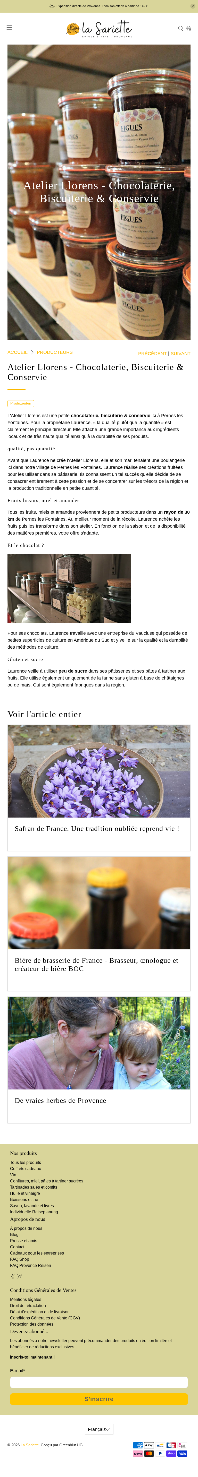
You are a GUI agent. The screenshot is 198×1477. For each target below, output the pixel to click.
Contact (17, 1247)
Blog (14, 1234)
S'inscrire (99, 1399)
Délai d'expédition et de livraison (40, 1312)
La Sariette (30, 1445)
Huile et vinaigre (25, 1193)
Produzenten (20, 403)
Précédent (152, 353)
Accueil (17, 352)
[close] (192, 6)
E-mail (17, 1370)
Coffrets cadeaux (25, 1168)
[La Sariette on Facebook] (13, 1278)
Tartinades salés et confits (33, 1187)
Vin (13, 1175)
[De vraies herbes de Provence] (99, 1043)
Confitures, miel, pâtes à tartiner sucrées (46, 1181)
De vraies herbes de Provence (60, 1100)
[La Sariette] (99, 28)
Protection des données (31, 1324)
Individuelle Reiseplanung (34, 1212)
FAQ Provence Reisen (30, 1265)
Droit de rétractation (28, 1305)
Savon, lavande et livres (32, 1206)
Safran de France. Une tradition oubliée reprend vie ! (97, 828)
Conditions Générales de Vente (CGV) (45, 1318)
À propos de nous (26, 1228)
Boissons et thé (24, 1199)
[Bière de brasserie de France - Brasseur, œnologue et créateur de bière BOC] (99, 903)
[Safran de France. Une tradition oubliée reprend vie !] (99, 771)
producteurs (55, 352)
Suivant (181, 353)
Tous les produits (25, 1162)
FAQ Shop (19, 1259)
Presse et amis (23, 1241)
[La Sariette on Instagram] (19, 1278)
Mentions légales (25, 1299)
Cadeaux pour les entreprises (37, 1253)
